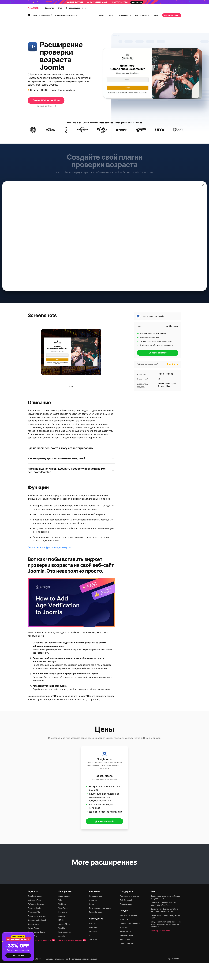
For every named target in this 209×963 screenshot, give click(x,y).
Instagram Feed (34, 900)
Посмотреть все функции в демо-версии (49, 547)
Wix (60, 900)
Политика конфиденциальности (83, 959)
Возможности (124, 15)
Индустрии (125, 939)
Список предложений (130, 923)
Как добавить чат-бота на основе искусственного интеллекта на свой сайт (166, 924)
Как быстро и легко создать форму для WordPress (163, 903)
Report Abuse (126, 904)
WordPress (63, 908)
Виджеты (49, 8)
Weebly (61, 928)
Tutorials (124, 927)
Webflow (62, 904)
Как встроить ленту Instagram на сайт (165, 916)
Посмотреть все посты (161, 931)
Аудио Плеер (33, 928)
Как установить (142, 15)
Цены (155, 15)
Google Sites (64, 924)
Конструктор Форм (36, 932)
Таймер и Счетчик (36, 904)
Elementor (62, 912)
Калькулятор (33, 924)
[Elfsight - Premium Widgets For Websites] (33, 8)
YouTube (93, 939)
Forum (92, 923)
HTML (60, 920)
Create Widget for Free (46, 100)
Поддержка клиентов (76, 8)
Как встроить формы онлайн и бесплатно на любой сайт (164, 910)
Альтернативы (126, 935)
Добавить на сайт (104, 821)
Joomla (61, 936)
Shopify (61, 916)
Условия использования (57, 959)
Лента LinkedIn (34, 908)
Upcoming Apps (127, 943)
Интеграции (125, 931)
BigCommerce (64, 932)
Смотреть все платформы (71, 940)
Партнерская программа (100, 908)
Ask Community (127, 900)
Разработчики (95, 912)
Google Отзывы (35, 896)
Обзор (102, 15)
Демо (111, 15)
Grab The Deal (18, 955)
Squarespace (64, 896)
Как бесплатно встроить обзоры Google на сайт (165, 897)
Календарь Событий (37, 920)
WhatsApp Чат (34, 912)
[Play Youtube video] (71, 602)
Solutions (124, 919)
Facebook (93, 927)
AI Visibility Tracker (128, 915)
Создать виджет (171, 15)
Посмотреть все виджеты (41, 940)
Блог (60, 8)
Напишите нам (95, 896)
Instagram (93, 931)
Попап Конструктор (36, 916)
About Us (93, 900)
